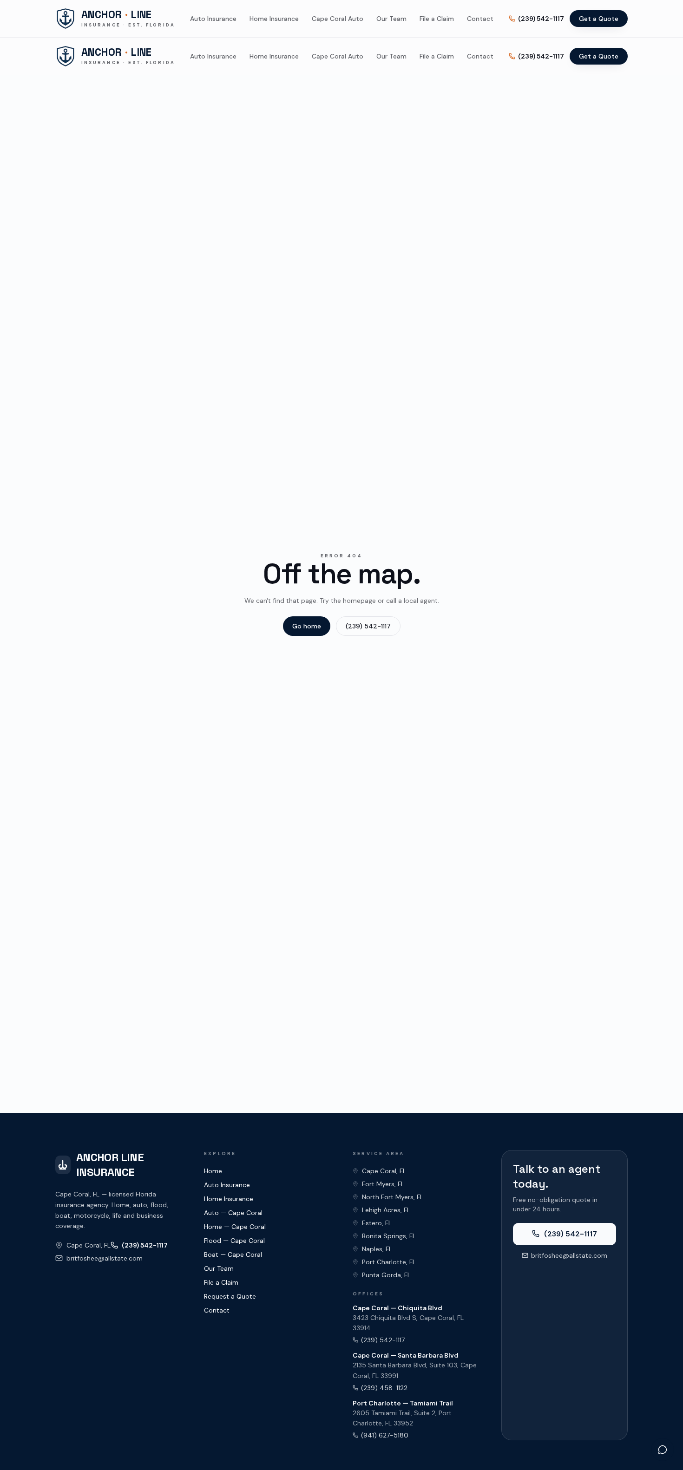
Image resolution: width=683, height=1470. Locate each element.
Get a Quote (598, 18)
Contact (480, 18)
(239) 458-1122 (384, 1388)
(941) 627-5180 (384, 1435)
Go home (306, 626)
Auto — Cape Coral (233, 1213)
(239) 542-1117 (541, 18)
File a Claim (437, 18)
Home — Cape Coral (235, 1226)
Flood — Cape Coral (234, 1240)
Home (213, 1171)
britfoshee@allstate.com (104, 1258)
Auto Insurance (213, 18)
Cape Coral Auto (337, 18)
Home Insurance (274, 18)
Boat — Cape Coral (233, 1254)
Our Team (391, 18)
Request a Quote (230, 1296)
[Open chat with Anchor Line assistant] (662, 1449)
